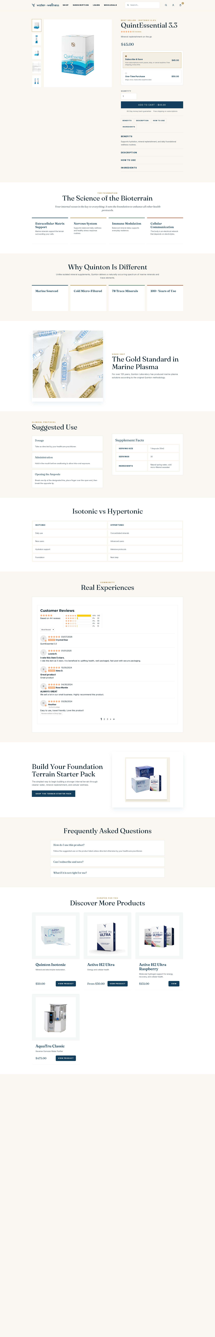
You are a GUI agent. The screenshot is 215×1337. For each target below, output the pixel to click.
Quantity (126, 91)
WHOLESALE (110, 5)
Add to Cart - (152, 105)
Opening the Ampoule (47, 474)
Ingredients (129, 127)
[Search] (166, 5)
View (174, 984)
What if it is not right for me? (70, 872)
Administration (44, 457)
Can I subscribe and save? (68, 861)
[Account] (173, 5)
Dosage (39, 440)
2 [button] (104, 719)
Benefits (127, 120)
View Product (66, 984)
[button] (126, 32)
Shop (66, 5)
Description (142, 120)
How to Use (159, 120)
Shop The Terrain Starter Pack (54, 794)
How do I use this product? (68, 844)
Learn (96, 5)
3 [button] (107, 719)
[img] (54, 637)
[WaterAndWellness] (45, 5)
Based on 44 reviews (50, 618)
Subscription (81, 5)
